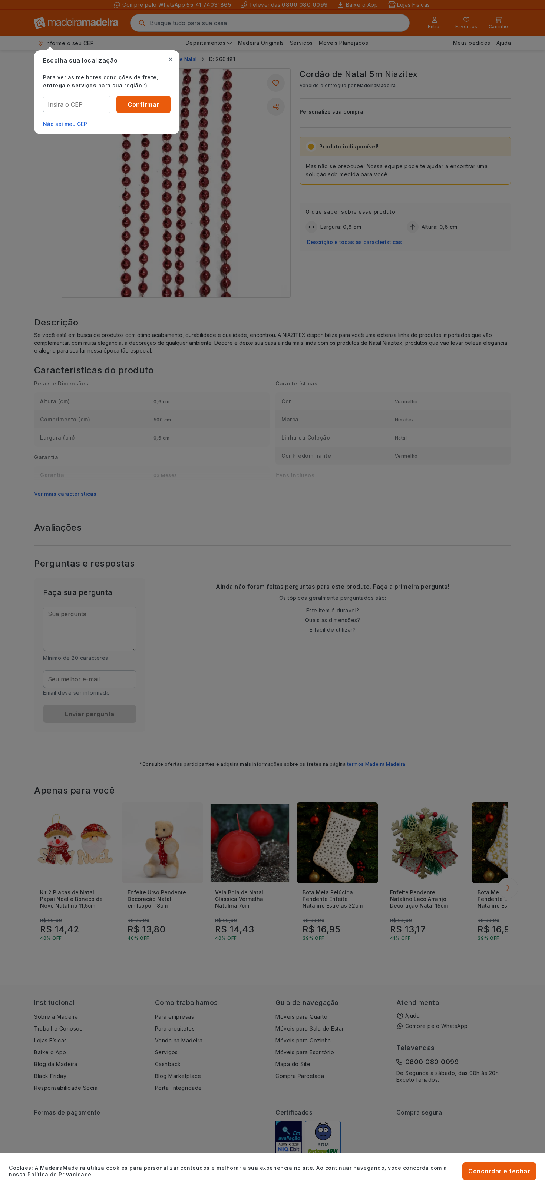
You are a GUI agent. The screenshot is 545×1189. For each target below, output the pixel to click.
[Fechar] (170, 59)
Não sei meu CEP (65, 124)
